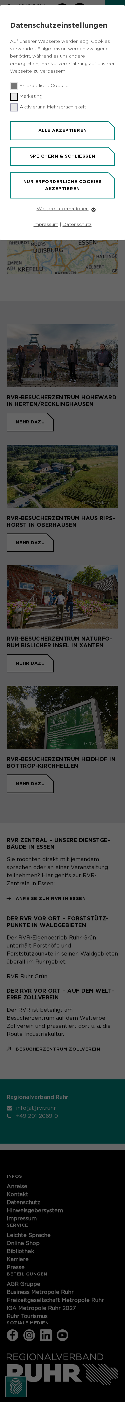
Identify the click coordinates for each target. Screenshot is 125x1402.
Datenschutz (77, 224)
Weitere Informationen (63, 209)
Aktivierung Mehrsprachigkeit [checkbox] (53, 107)
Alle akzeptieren (62, 130)
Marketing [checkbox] (31, 96)
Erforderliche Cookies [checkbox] (45, 85)
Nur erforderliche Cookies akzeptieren (62, 185)
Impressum (46, 224)
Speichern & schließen (62, 156)
